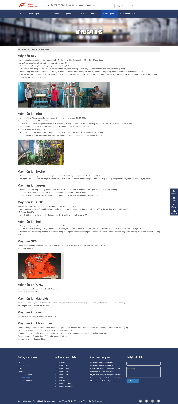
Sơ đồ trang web (98, 401)
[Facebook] (140, 401)
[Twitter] (152, 401)
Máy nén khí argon (62, 377)
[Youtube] (158, 401)
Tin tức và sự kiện (25, 374)
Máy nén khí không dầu (64, 386)
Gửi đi (132, 381)
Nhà (20, 362)
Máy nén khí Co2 (61, 371)
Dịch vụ (21, 368)
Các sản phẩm (24, 365)
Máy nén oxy (60, 362)
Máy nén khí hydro (62, 368)
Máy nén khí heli (61, 374)
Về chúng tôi (23, 371)
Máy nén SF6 (60, 380)
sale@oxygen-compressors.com (81, 5)
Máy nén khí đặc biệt (63, 383)
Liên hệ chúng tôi (25, 380)
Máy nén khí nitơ (61, 365)
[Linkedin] (146, 401)
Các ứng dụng (24, 377)
